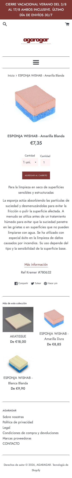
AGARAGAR (44, 465)
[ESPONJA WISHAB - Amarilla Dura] (54, 318)
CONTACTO (11, 443)
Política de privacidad (18, 422)
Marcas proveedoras (17, 438)
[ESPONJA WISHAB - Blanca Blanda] (18, 362)
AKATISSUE (18, 336)
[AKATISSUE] (18, 319)
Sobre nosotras (13, 417)
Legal (6, 427)
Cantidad (30, 156)
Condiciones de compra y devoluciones (31, 432)
